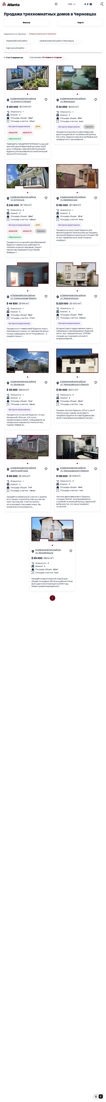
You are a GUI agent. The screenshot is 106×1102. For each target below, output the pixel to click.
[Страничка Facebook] (87, 4)
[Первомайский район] (30, 41)
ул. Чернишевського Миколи (74, 384)
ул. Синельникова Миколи (23, 298)
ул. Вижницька (67, 101)
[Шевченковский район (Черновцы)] (76, 41)
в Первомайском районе (22, 295)
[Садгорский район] (27, 48)
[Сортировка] (64, 57)
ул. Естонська (17, 200)
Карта (81, 22)
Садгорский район (15, 48)
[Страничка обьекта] (8, 100)
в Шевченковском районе (23, 98)
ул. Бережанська (68, 200)
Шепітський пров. (19, 471)
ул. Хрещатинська (69, 298)
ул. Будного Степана (20, 101)
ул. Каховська (17, 384)
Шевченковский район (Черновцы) (57, 41)
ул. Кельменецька (44, 553)
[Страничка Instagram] (90, 4)
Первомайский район (16, 41)
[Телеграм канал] (85, 4)
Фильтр (26, 22)
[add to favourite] (56, 4)
